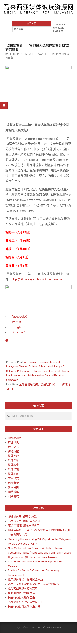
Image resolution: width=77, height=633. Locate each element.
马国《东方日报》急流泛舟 (24, 521)
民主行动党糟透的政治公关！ (25, 606)
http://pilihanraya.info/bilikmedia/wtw (36, 279)
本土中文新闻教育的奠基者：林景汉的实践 (33, 584)
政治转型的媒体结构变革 (23, 588)
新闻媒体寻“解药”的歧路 (22, 516)
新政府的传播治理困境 (21, 593)
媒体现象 (61, 54)
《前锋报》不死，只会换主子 (25, 602)
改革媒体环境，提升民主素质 (25, 579)
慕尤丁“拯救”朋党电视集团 (23, 525)
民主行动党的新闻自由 (21, 597)
